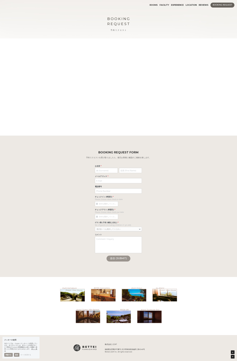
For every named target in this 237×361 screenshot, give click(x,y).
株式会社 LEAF (111, 344)
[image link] (72, 294)
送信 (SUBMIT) (118, 258)
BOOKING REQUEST (222, 5)
